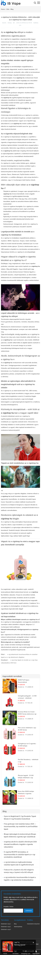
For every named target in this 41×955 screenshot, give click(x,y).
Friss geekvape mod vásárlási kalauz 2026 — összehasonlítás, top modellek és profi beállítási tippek (21, 826)
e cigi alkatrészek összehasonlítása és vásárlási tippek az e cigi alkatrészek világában (19, 656)
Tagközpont (36, 953)
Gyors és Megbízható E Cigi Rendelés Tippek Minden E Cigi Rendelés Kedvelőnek (20, 817)
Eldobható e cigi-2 (6, 926)
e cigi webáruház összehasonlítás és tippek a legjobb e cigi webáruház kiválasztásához (20, 879)
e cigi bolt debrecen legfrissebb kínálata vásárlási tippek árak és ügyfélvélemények (19, 863)
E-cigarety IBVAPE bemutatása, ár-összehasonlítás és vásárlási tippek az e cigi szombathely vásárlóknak (19, 854)
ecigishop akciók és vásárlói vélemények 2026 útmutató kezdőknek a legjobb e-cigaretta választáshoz (20, 844)
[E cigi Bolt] (10, 4)
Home (3, 9)
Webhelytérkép (18, 926)
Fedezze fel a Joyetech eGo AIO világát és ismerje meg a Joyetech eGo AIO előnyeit (19, 871)
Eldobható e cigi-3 (6, 929)
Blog (12, 9)
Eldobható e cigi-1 (6, 924)
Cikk (7, 9)
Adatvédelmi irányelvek (33, 924)
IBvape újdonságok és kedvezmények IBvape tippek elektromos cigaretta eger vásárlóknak (20, 835)
